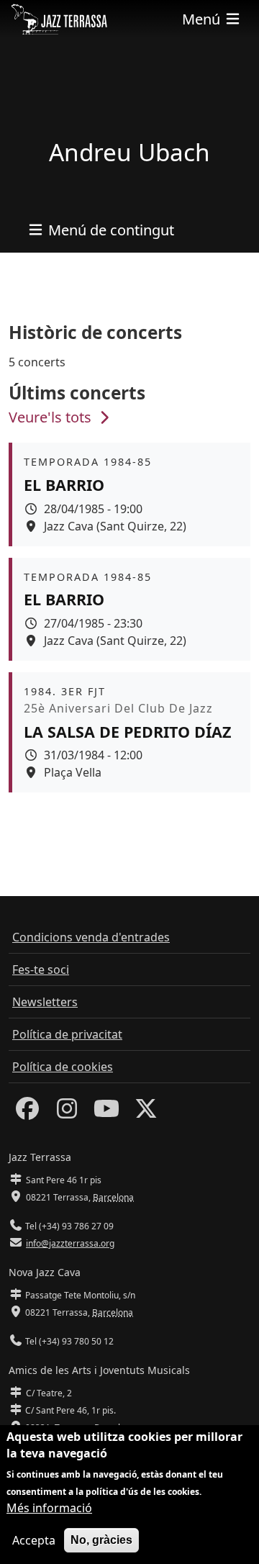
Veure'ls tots (52, 417)
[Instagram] (67, 1113)
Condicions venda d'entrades (91, 937)
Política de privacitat (67, 1034)
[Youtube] (106, 1113)
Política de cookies (62, 1067)
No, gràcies (101, 1540)
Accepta (33, 1540)
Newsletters (45, 1002)
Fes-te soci (40, 969)
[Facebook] (27, 1113)
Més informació (49, 1508)
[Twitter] (146, 1113)
